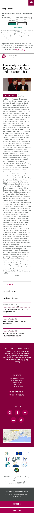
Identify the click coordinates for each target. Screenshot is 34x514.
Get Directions (17, 392)
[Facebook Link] (17, 412)
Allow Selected (18, 27)
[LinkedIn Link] (13, 420)
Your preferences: (22, 18)
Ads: (21, 20)
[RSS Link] (21, 420)
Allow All (13, 23)
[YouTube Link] (25, 412)
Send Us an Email (18, 395)
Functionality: (6, 18)
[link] (16, 453)
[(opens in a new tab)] (17, 455)
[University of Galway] (9, 56)
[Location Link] (17, 441)
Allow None (23, 23)
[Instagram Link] (9, 412)
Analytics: (12, 20)
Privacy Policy (20, 50)
